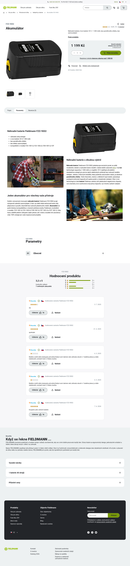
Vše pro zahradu (15, 512)
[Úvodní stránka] (4, 12)
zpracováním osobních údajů (106, 522)
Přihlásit (113, 515)
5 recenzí (121, 27)
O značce (43, 515)
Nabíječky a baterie (38, 12)
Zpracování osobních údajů (64, 551)
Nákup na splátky (61, 554)
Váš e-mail (90, 511)
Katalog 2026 (34, 554)
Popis (9, 110)
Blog (41, 521)
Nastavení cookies (46, 524)
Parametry (19, 110)
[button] (110, 53)
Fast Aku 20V (14, 518)
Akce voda (13, 521)
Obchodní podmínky (62, 549)
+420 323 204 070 (54, 2)
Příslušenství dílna (24, 12)
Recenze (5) (32, 110)
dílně (114, 168)
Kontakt (33, 549)
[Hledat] (107, 8)
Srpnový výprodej (16, 524)
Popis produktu (73, 37)
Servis (116, 2)
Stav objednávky (45, 512)
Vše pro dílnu (11, 12)
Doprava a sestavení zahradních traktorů (62, 557)
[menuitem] (25, 8)
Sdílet (122, 24)
